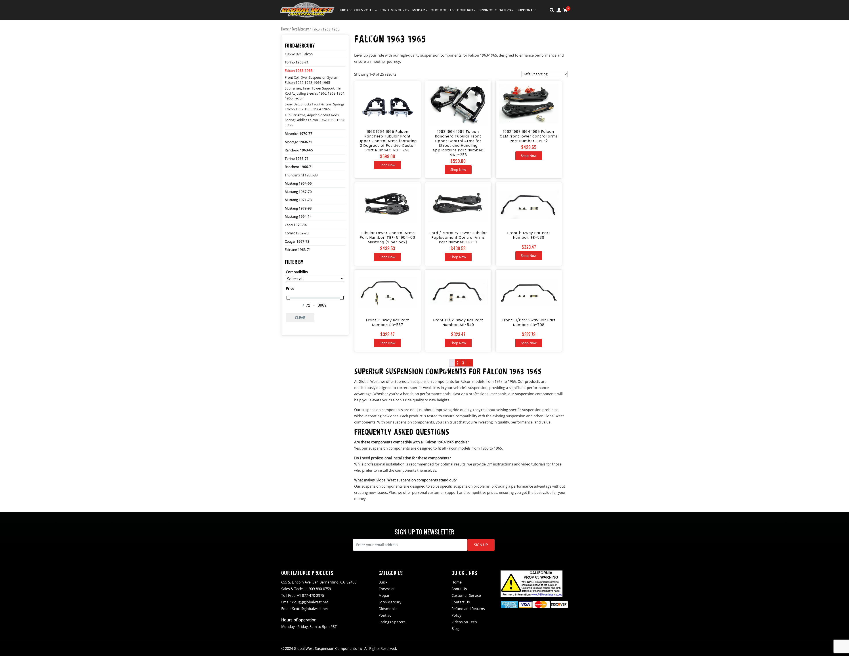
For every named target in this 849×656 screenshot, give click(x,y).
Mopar (418, 10)
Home (285, 29)
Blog (455, 628)
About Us (459, 588)
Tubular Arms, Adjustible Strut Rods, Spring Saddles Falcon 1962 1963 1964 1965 (314, 120)
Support (524, 10)
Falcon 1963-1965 (299, 70)
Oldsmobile (441, 10)
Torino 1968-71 (297, 62)
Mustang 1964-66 (298, 183)
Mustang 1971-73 (298, 200)
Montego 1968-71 (298, 142)
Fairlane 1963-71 (298, 249)
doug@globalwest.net (310, 602)
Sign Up (481, 544)
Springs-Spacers (494, 10)
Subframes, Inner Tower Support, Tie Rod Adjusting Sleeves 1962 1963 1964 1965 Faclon (314, 93)
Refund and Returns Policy (468, 612)
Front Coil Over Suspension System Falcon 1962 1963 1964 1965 (311, 80)
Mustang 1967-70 (298, 191)
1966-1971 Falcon (299, 54)
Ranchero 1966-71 (299, 166)
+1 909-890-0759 (317, 588)
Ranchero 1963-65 (299, 150)
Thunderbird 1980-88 (301, 175)
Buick (343, 10)
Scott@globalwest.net (310, 608)
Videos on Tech (464, 622)
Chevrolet (364, 10)
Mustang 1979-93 (298, 208)
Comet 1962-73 (297, 233)
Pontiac (465, 10)
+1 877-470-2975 (310, 595)
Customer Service (466, 595)
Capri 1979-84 (296, 225)
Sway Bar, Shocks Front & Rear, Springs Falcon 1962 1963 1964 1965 (314, 106)
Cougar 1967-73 (297, 241)
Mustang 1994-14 (298, 216)
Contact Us (460, 602)
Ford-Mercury (393, 10)
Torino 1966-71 (297, 158)
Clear (300, 317)
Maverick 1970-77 (298, 133)
